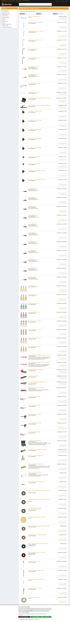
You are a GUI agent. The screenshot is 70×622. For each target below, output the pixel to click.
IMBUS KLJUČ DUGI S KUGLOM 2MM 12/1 (35, 22)
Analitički (30, 619)
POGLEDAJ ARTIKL (63, 18)
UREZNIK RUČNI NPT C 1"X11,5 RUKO (35, 588)
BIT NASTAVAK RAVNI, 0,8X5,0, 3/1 (34, 329)
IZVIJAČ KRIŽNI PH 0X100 (32, 241)
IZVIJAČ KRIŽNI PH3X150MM (33, 66)
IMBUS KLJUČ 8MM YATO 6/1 (33, 49)
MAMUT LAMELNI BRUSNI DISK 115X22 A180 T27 (37, 552)
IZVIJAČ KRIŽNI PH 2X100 (32, 215)
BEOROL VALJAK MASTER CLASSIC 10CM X (35, 464)
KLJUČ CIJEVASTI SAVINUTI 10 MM (34, 83)
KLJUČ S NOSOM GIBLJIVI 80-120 (34, 16)
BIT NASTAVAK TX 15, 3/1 (33, 285)
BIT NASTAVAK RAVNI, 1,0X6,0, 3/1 (34, 320)
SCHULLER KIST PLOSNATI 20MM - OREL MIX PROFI (37, 449)
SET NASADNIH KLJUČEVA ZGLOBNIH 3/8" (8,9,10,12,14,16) (39, 98)
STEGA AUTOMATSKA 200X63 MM (34, 423)
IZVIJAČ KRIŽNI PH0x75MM (33, 74)
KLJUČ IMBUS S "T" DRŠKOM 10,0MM (35, 111)
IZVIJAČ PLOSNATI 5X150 (32, 259)
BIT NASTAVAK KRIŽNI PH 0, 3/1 (34, 312)
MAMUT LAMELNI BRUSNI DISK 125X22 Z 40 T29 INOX (38, 543)
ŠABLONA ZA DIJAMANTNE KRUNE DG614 (35, 369)
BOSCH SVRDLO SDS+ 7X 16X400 (34, 561)
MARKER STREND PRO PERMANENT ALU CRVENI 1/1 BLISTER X (39, 355)
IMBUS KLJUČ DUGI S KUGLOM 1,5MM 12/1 (36, 31)
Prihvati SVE (47, 616)
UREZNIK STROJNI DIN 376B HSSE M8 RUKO (36, 570)
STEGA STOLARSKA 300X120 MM (34, 405)
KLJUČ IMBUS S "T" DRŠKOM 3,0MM (34, 129)
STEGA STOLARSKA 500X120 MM (34, 431)
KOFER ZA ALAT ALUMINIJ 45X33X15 (35, 440)
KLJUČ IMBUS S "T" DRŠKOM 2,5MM (34, 138)
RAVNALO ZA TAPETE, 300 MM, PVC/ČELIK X (36, 387)
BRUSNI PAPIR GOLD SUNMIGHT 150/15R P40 (36, 517)
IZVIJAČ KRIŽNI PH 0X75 (32, 250)
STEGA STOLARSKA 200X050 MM (34, 396)
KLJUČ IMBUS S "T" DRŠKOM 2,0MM (34, 147)
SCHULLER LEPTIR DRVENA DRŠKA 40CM (35, 455)
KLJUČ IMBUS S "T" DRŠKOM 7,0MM (34, 120)
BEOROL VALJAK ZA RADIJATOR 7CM (34, 472)
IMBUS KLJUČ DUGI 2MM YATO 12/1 (34, 40)
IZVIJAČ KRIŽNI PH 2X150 (32, 206)
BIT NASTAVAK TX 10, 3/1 (33, 294)
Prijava (66, 1)
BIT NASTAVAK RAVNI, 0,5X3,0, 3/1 (34, 346)
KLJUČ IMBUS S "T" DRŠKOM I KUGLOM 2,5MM (36, 170)
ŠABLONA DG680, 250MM (33, 375)
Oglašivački (36, 619)
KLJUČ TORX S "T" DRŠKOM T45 (34, 156)
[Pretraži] (50, 4)
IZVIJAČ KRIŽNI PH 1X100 (32, 224)
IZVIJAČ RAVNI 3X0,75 (32, 276)
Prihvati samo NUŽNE (24, 616)
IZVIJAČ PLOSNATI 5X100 (32, 268)
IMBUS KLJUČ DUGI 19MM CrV (33, 92)
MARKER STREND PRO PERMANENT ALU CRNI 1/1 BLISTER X (39, 362)
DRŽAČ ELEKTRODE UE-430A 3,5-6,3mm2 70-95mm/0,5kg (39, 105)
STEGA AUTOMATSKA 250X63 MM (34, 414)
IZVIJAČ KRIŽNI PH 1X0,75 (32, 232)
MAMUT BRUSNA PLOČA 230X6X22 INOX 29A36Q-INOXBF (38, 525)
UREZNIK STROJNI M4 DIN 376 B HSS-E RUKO (36, 579)
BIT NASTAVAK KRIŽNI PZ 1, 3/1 (34, 303)
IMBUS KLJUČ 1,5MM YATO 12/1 (34, 57)
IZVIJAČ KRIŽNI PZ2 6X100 (33, 188)
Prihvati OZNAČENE (36, 616)
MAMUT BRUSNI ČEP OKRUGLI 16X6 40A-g (36, 481)
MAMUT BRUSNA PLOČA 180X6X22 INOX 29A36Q (37, 534)
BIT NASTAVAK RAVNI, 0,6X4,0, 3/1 (34, 337)
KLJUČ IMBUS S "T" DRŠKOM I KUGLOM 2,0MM (36, 179)
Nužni (20, 619)
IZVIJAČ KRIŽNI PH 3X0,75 (32, 197)
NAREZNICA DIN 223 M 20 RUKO (34, 597)
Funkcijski (25, 619)
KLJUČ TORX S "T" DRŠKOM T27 (34, 163)
